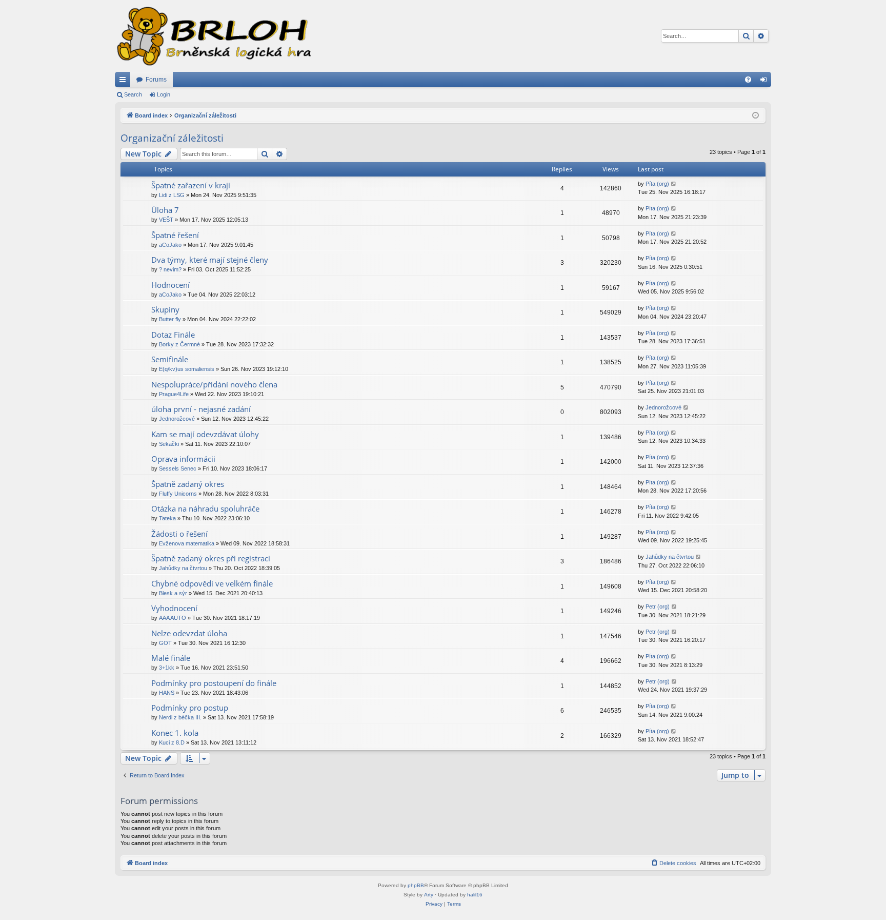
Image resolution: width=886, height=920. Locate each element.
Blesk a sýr (173, 593)
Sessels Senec (177, 468)
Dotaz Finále (173, 334)
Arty (428, 894)
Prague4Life (174, 394)
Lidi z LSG (172, 195)
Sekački (169, 444)
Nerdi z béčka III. (180, 717)
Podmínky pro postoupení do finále (213, 683)
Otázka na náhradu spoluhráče (205, 508)
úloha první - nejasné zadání (201, 409)
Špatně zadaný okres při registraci (210, 558)
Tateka (167, 518)
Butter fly (170, 319)
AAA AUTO (172, 618)
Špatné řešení (175, 235)
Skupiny (165, 309)
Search (133, 94)
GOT (165, 643)
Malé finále (170, 658)
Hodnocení (170, 285)
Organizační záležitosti (172, 138)
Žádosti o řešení (179, 533)
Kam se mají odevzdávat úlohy (205, 434)
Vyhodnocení (174, 608)
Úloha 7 (165, 210)
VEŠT (166, 220)
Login (163, 94)
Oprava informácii (183, 459)
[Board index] (213, 36)
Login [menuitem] (765, 81)
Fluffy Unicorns (178, 494)
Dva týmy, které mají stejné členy (209, 260)
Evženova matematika (186, 543)
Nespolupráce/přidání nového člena (214, 384)
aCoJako (170, 245)
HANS (166, 693)
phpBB (416, 885)
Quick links (124, 81)
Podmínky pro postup (189, 707)
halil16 (474, 894)
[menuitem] (748, 79)
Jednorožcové (177, 419)
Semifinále (169, 359)
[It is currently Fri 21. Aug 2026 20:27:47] (755, 116)
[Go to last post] (674, 184)
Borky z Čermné (179, 344)
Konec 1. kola (174, 733)
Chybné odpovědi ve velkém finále (212, 583)
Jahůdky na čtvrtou (183, 568)
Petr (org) (658, 606)
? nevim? (170, 269)
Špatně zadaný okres (187, 484)
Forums (156, 79)
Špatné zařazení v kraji (190, 185)
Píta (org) (657, 184)
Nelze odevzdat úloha (189, 633)
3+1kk (166, 667)
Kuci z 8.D (172, 742)
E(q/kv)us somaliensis (186, 369)
